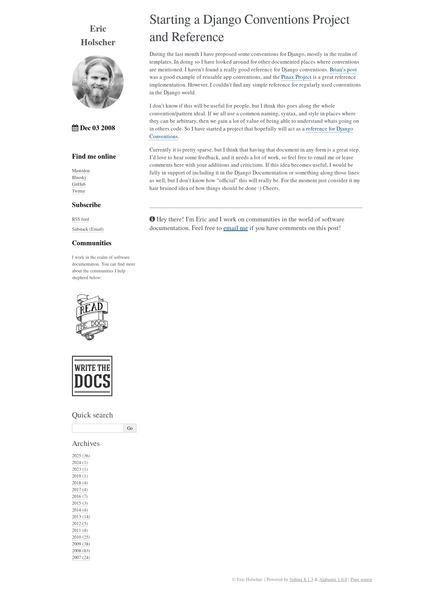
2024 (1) (80, 462)
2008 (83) (81, 550)
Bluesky (79, 177)
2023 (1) (80, 469)
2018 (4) (80, 483)
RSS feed (80, 219)
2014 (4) (80, 510)
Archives (86, 443)
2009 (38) (81, 544)
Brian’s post (343, 69)
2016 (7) (80, 496)
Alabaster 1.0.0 (333, 579)
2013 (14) (81, 516)
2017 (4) (80, 489)
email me (235, 227)
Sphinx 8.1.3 (301, 579)
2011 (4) (80, 530)
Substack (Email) (88, 229)
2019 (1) (80, 476)
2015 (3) (80, 503)
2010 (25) (81, 537)
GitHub (79, 184)
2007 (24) (81, 557)
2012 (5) (80, 523)
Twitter (78, 191)
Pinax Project (296, 76)
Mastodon (81, 170)
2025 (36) (81, 455)
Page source (361, 579)
